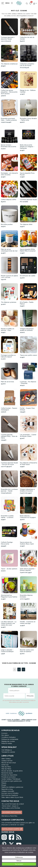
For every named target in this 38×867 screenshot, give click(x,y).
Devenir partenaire (11, 812)
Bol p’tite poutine (7, 224)
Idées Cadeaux (6, 758)
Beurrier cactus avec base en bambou (27, 650)
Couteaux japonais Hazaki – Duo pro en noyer (9, 463)
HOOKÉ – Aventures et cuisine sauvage (27, 622)
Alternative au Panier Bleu (9, 816)
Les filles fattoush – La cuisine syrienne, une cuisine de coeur (8, 623)
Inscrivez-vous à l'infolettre (9, 793)
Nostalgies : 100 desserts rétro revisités (9, 174)
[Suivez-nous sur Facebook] (11, 836)
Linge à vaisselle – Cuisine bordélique (7, 650)
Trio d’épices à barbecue (9, 64)
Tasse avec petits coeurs (28, 355)
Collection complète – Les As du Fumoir (27, 64)
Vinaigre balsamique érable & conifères (27, 329)
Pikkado (3, 783)
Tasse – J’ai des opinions (9, 569)
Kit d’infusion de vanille (27, 276)
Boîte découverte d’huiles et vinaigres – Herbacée (27, 146)
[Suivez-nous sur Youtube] (18, 844)
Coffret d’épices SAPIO (8, 199)
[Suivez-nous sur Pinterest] (4, 844)
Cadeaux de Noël (6, 760)
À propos (4, 733)
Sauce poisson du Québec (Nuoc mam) (27, 543)
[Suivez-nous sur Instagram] (4, 836)
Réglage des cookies (8, 741)
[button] (35, 3)
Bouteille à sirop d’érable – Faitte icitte (28, 119)
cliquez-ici (15, 806)
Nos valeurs (5, 735)
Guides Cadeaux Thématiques (10, 779)
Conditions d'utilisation (8, 737)
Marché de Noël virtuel (8, 762)
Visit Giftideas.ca (6, 750)
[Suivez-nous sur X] (11, 844)
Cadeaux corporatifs (7, 791)
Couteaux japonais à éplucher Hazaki (7, 38)
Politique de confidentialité (9, 739)
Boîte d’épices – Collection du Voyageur (28, 516)
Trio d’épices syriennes (8, 302)
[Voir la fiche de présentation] (9, 26)
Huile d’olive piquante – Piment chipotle (28, 569)
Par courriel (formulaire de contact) (13, 804)
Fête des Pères (6, 767)
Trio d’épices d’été (26, 224)
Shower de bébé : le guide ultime (12, 771)
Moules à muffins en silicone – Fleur (7, 329)
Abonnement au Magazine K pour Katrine (9, 596)
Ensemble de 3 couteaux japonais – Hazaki (9, 490)
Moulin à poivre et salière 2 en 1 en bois (9, 276)
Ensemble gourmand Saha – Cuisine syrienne (9, 119)
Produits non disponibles (9, 775)
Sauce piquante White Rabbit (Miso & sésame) (28, 250)
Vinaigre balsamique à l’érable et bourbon (27, 490)
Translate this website (8, 752)
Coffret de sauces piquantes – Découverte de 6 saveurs (9, 91)
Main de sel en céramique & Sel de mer (9, 250)
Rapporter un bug (7, 789)
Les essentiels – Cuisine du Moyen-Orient (28, 435)
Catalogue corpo (11, 829)
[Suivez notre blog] (18, 836)
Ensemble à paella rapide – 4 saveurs (7, 516)
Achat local (4, 765)
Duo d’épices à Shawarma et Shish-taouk (28, 463)
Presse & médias (6, 743)
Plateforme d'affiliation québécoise (12, 787)
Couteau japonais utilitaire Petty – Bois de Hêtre (9, 436)
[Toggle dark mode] (12, 3)
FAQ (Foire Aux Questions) (9, 795)
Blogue (3, 785)
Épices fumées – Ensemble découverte (8, 145)
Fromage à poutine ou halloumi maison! (8, 356)
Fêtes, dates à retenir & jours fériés (12, 797)
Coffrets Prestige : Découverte (7, 543)
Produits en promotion (8, 777)
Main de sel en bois (7, 381)
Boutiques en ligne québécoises (11, 781)
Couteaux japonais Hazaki (28, 199)
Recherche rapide (7, 773)
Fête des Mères (6, 769)
